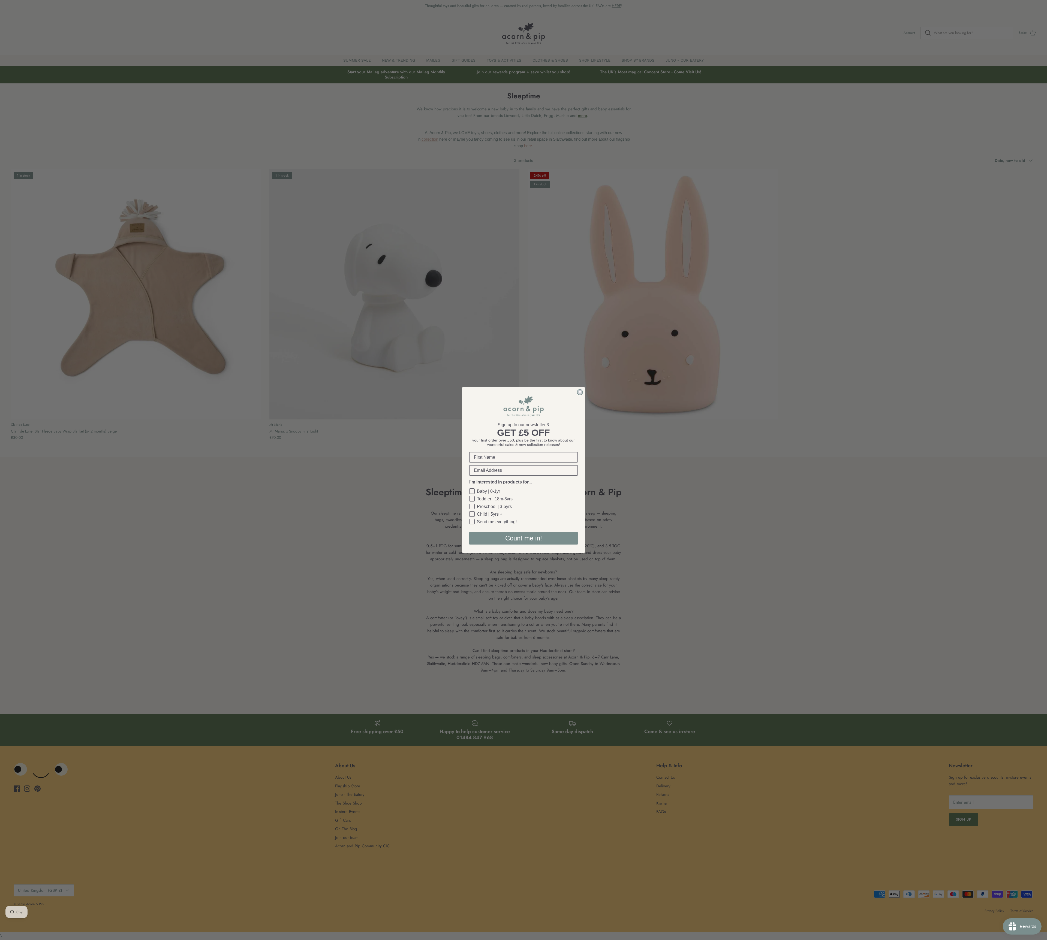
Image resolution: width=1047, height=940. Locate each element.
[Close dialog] (580, 392)
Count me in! (523, 538)
